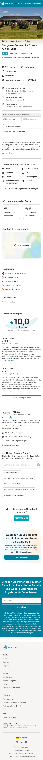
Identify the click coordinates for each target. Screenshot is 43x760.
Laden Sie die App (9, 717)
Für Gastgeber (8, 699)
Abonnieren (21, 607)
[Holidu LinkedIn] (21, 742)
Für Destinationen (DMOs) (12, 706)
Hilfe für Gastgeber (9, 681)
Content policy (13, 756)
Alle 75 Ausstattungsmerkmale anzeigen (21, 188)
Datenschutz (29, 753)
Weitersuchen (22, 518)
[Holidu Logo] (6, 3)
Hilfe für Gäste (8, 677)
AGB (20, 753)
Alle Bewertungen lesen (21, 398)
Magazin (6, 666)
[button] (21, 126)
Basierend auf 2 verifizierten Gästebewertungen (21, 330)
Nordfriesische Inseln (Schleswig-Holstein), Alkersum (20, 57)
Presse (5, 684)
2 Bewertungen (25, 53)
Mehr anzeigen (7, 153)
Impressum (13, 753)
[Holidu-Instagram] (17, 742)
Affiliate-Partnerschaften (11, 688)
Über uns (6, 662)
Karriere (5, 659)
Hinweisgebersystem (27, 756)
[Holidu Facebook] (26, 742)
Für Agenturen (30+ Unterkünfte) (14, 702)
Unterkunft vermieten (32, 3)
